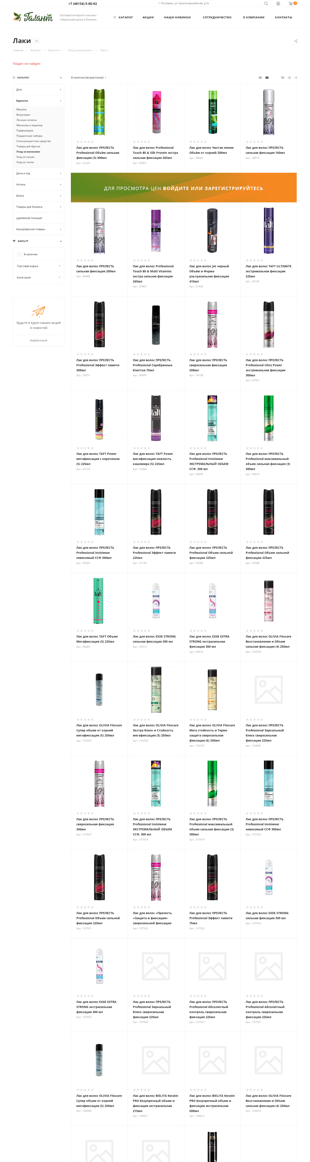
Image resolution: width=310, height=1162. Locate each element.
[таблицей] (296, 77)
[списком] (289, 77)
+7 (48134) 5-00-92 (82, 3)
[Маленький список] (260, 77)
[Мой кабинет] (278, 4)
